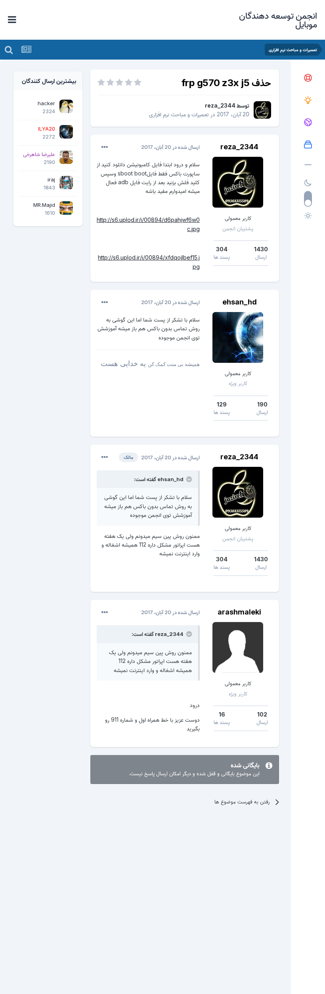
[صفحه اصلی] (308, 78)
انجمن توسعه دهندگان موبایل (278, 19)
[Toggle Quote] (188, 479)
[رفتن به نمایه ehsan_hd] (237, 337)
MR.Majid (44, 205)
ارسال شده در (170, 147)
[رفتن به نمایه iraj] (66, 182)
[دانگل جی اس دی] (308, 123)
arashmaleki (239, 612)
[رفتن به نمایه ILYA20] (66, 132)
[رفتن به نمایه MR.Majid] (66, 208)
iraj (51, 179)
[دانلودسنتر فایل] (308, 145)
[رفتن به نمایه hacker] (66, 106)
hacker (46, 103)
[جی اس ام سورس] (308, 100)
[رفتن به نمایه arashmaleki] (237, 647)
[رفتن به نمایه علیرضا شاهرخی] (66, 157)
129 (222, 404)
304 (222, 249)
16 (222, 714)
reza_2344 (220, 105)
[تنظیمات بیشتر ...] (105, 147)
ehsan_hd (239, 302)
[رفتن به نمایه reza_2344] (262, 110)
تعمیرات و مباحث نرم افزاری (179, 114)
